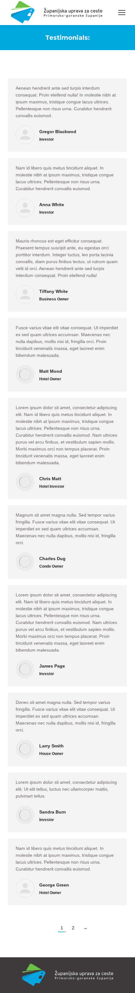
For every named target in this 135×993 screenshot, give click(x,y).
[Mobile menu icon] (122, 12)
